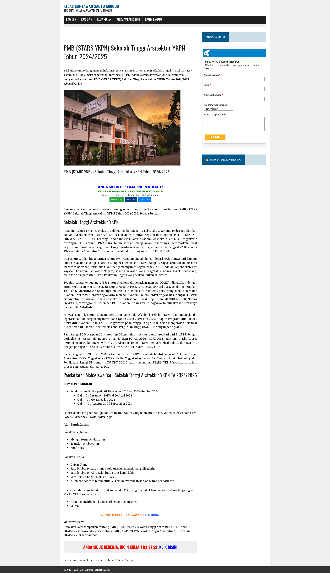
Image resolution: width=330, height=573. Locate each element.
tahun (119, 560)
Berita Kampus (153, 20)
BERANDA (71, 20)
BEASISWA (86, 20)
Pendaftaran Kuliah (128, 20)
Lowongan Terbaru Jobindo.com (224, 159)
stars (110, 560)
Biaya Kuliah (104, 20)
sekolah (99, 560)
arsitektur (86, 560)
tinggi (129, 560)
